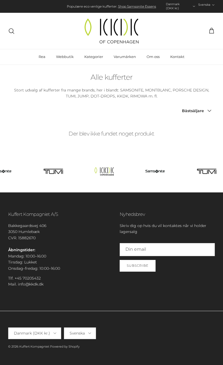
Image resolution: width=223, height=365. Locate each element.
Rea (42, 56)
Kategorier (93, 56)
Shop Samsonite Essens (137, 6)
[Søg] (11, 31)
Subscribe (137, 265)
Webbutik (65, 56)
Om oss (153, 56)
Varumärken (125, 56)
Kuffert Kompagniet (34, 346)
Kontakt (177, 56)
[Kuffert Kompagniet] (111, 31)
